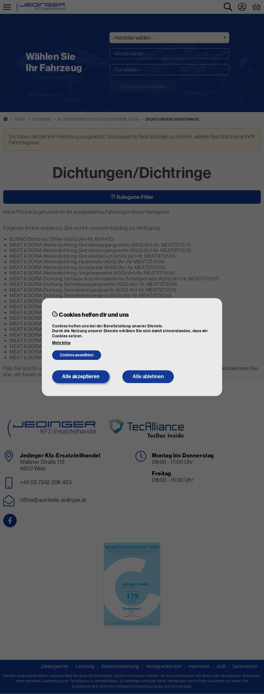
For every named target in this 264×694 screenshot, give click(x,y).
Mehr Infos (61, 343)
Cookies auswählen (77, 355)
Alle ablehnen (148, 376)
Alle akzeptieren (80, 376)
